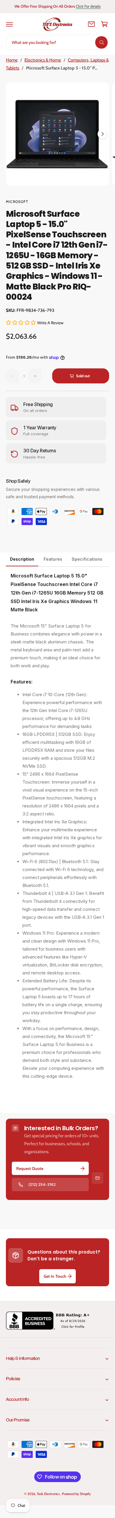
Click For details (88, 6)
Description (22, 559)
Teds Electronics (48, 1494)
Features (53, 559)
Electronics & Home (42, 60)
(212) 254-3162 (42, 1184)
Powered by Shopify (76, 1494)
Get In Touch (55, 1276)
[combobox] (57, 42)
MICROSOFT (17, 201)
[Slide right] (102, 134)
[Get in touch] (91, 24)
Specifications (87, 559)
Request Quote (29, 1168)
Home (12, 60)
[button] (9, 24)
